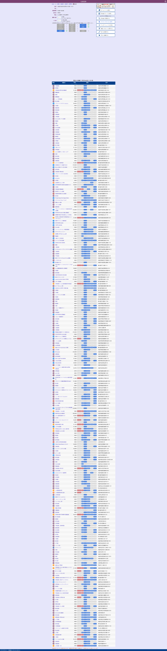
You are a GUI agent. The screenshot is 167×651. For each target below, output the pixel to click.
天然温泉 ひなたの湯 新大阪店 (62, 593)
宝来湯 (56, 394)
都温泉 (56, 303)
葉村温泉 (57, 398)
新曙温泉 (57, 96)
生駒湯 (56, 290)
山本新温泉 (57, 494)
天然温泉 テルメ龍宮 (59, 606)
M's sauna (57, 351)
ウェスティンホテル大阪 (60, 448)
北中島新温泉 (58, 621)
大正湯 (56, 417)
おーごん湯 (57, 453)
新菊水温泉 (57, 604)
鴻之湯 (56, 475)
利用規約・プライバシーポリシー (14, 650)
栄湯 (56, 154)
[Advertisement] (83, 46)
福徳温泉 (57, 160)
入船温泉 (57, 247)
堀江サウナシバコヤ (59, 277)
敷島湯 (56, 136)
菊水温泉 (57, 158)
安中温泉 (57, 521)
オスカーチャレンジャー (60, 582)
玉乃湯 (56, 543)
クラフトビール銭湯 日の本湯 (61, 628)
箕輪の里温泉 (58, 508)
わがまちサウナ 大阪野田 (60, 472)
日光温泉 (57, 325)
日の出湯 (57, 227)
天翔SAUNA (58, 455)
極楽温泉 (57, 107)
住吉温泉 (57, 575)
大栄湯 (56, 105)
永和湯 (56, 180)
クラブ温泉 (57, 365)
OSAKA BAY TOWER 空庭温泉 (62, 514)
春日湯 (56, 437)
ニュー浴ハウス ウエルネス (61, 396)
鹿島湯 (56, 112)
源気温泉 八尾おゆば (59, 617)
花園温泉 (57, 510)
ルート (59, 17)
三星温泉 (57, 330)
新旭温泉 (57, 433)
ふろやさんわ (58, 260)
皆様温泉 (57, 641)
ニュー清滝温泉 (58, 99)
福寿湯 (56, 392)
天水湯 (56, 321)
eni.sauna (57, 178)
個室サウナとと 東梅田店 (60, 336)
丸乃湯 (56, 599)
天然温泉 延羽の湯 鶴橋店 (61, 90)
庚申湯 (56, 601)
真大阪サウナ (58, 262)
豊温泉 (56, 435)
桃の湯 (56, 383)
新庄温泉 (57, 615)
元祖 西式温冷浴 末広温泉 (61, 275)
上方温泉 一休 (58, 645)
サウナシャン (58, 547)
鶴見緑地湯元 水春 (59, 424)
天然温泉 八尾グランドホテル (61, 579)
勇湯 (56, 301)
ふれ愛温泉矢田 (58, 490)
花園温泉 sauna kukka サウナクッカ (63, 577)
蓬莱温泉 (57, 206)
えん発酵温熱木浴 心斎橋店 (61, 268)
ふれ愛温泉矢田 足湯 (59, 492)
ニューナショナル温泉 (60, 294)
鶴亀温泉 (57, 92)
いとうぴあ (57, 545)
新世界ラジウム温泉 (59, 191)
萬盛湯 (56, 236)
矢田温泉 (57, 459)
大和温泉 (57, 116)
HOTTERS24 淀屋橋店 (60, 314)
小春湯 (56, 637)
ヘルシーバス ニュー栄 (60, 499)
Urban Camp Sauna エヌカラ (61, 444)
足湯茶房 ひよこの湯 (59, 182)
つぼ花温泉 (57, 375)
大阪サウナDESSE (59, 238)
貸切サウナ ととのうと (60, 497)
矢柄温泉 (57, 132)
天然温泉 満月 (58, 634)
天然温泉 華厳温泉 (59, 189)
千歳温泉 (57, 85)
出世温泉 (57, 481)
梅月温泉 (57, 608)
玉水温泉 (57, 349)
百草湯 (56, 88)
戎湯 (56, 123)
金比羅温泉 (57, 345)
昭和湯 (56, 586)
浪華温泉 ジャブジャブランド (61, 584)
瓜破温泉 (57, 446)
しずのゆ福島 (58, 426)
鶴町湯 (56, 554)
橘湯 (56, 244)
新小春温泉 (57, 516)
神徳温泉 (57, 466)
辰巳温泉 (57, 457)
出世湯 (56, 125)
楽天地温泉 (57, 356)
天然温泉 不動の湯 (59, 171)
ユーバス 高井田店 (59, 162)
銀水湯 (56, 541)
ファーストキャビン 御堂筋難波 (62, 229)
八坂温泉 (57, 505)
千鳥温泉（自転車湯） (60, 525)
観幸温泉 (57, 156)
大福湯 (56, 292)
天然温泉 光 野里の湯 (60, 597)
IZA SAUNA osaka (59, 223)
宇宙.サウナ (57, 147)
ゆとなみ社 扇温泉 (59, 612)
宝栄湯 (56, 450)
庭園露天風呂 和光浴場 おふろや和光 (63, 214)
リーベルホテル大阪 (59, 639)
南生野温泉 (57, 138)
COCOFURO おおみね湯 (60, 334)
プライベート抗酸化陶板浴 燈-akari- (63, 381)
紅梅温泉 (57, 312)
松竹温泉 (57, 439)
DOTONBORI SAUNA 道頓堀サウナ (63, 184)
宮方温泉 (57, 552)
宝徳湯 (56, 187)
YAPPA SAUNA (58, 225)
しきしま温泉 (58, 204)
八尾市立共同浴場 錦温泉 (60, 442)
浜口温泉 (57, 530)
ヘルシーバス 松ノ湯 (59, 573)
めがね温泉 (57, 127)
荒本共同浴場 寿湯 (59, 401)
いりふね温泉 (58, 341)
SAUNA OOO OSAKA (60, 242)
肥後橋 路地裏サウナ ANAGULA (62, 332)
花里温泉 (57, 483)
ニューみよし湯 (58, 501)
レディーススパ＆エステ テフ (61, 420)
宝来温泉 (57, 343)
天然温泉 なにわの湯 (59, 431)
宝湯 (56, 549)
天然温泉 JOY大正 (59, 468)
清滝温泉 (57, 488)
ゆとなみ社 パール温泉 (60, 118)
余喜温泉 (57, 129)
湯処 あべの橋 (58, 202)
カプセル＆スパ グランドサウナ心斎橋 (63, 249)
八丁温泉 (57, 619)
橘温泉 (56, 121)
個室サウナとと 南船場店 (60, 220)
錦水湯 (56, 195)
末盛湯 (56, 270)
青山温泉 (57, 630)
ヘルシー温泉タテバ (59, 308)
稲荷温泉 (57, 595)
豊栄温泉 (57, 563)
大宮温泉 (57, 523)
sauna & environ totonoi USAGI (62, 279)
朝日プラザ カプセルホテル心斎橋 (62, 258)
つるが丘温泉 (58, 360)
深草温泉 (57, 371)
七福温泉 (57, 251)
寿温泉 (56, 310)
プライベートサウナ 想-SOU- (61, 173)
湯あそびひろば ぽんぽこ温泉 (61, 347)
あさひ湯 (57, 373)
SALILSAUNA (58, 362)
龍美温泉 (57, 512)
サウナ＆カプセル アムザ (60, 200)
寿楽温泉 (57, 486)
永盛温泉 (57, 253)
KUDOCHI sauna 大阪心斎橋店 (62, 212)
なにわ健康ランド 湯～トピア (61, 151)
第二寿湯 (57, 145)
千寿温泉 (57, 255)
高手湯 (56, 534)
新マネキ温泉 (58, 571)
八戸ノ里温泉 (58, 281)
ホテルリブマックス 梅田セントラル (63, 338)
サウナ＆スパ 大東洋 (59, 387)
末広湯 (56, 176)
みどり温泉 (57, 403)
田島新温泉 (57, 134)
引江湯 (56, 610)
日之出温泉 (57, 464)
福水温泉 (57, 272)
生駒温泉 (57, 114)
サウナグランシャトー (60, 231)
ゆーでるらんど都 (59, 286)
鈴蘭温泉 (57, 354)
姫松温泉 (57, 527)
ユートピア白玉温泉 (59, 240)
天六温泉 (57, 405)
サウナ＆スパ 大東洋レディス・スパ (63, 390)
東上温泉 (57, 101)
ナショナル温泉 (58, 588)
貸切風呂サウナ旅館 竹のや (61, 165)
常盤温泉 (57, 643)
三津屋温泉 (57, 626)
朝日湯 (56, 558)
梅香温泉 (57, 532)
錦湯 (56, 94)
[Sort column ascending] (54, 84)
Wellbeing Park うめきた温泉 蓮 (62, 428)
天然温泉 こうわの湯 (59, 411)
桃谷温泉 (57, 110)
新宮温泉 (57, 169)
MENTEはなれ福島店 (60, 413)
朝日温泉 (57, 319)
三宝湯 (56, 632)
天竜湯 (56, 140)
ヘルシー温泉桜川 (59, 316)
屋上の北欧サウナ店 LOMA (61, 167)
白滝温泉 (57, 477)
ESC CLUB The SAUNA (60, 358)
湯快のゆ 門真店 (58, 565)
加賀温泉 (57, 143)
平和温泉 (57, 149)
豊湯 (56, 556)
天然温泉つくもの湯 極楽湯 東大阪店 (63, 283)
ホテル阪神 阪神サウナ (60, 415)
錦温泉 (56, 519)
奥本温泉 (57, 623)
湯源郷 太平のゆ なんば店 (61, 233)
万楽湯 (56, 538)
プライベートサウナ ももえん (61, 103)
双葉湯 (56, 385)
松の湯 (56, 560)
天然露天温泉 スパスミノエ (61, 590)
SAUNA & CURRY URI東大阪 (61, 288)
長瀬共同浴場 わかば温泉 (60, 193)
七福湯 (56, 323)
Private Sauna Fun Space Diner (62, 198)
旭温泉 (56, 297)
